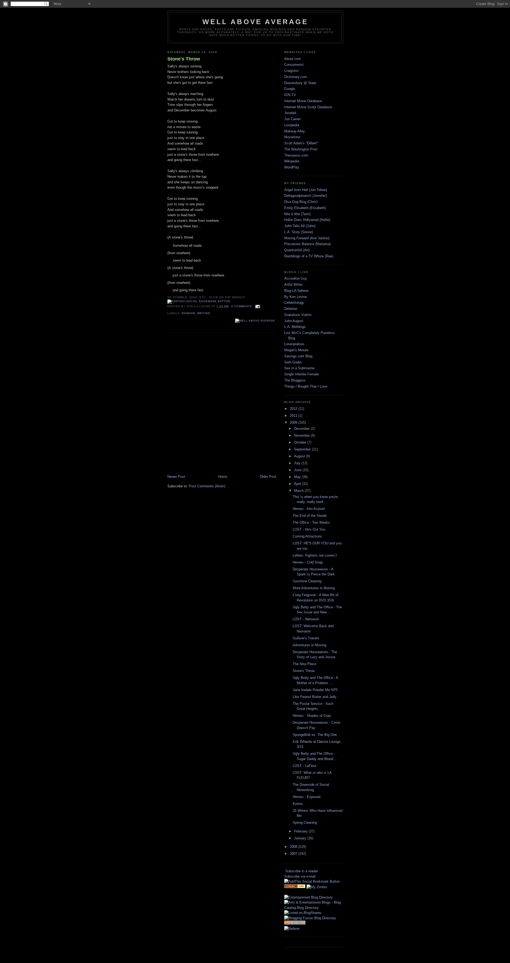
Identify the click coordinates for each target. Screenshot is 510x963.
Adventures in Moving (309, 645)
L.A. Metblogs (295, 327)
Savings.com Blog (298, 356)
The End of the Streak (310, 516)
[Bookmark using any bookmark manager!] (198, 301)
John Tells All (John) (299, 226)
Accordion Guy (295, 278)
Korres (298, 804)
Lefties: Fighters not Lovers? (315, 555)
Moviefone (292, 137)
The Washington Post (300, 149)
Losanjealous (294, 344)
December (302, 429)
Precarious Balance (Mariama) (307, 244)
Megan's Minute (296, 350)
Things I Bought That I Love (305, 386)
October (300, 442)
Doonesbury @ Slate (300, 83)
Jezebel (290, 113)
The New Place (304, 664)
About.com (292, 59)
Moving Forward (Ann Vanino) (306, 238)
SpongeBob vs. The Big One (315, 735)
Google (289, 89)
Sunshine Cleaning (307, 581)
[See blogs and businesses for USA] (294, 887)
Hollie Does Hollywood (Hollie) (307, 220)
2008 (294, 847)
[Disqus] (221, 404)
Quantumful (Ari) (296, 250)
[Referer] (292, 929)
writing (203, 313)
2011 (294, 416)
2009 (294, 422)
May (298, 477)
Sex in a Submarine (299, 368)
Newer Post (176, 477)
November (302, 435)
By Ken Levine (295, 297)
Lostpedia (291, 125)
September (303, 449)
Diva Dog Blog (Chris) (300, 202)
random (188, 313)
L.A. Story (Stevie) (298, 232)
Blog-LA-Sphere (296, 291)
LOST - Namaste (306, 619)
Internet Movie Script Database (308, 107)
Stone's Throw (183, 59)
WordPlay (291, 167)
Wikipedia (291, 161)
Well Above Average (255, 22)
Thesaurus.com (296, 155)
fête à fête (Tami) (297, 214)
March (299, 491)
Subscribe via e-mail (300, 876)
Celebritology (294, 303)
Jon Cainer (292, 119)
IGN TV (290, 95)
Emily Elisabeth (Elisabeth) (305, 208)
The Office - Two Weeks (311, 522)
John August (293, 321)
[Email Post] (257, 306)
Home (222, 477)
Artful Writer (293, 285)
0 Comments (241, 306)
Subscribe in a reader (301, 871)
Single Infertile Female (301, 374)
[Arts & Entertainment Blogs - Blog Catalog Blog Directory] (313, 908)
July (297, 463)
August (300, 456)
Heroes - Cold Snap (308, 562)
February (301, 831)
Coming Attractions (307, 536)
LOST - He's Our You (309, 529)
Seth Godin (292, 362)
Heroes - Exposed (306, 797)
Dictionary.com (295, 77)
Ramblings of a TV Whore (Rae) (308, 256)
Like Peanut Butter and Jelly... (316, 697)
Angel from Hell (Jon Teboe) (305, 190)
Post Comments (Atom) (207, 486)
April (298, 484)
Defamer (290, 309)
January (300, 838)
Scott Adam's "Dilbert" (301, 143)
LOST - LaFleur (304, 766)
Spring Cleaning (305, 823)
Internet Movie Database (303, 101)
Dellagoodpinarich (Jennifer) (305, 196)
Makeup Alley (294, 131)
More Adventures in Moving (314, 588)
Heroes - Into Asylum (309, 509)
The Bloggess (294, 380)
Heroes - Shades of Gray (312, 716)
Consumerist (294, 65)
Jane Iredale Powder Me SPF (315, 690)
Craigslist (291, 71)
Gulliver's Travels (306, 638)
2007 (294, 854)
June (298, 470)
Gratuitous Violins (298, 315)
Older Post (268, 477)
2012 (294, 409)
